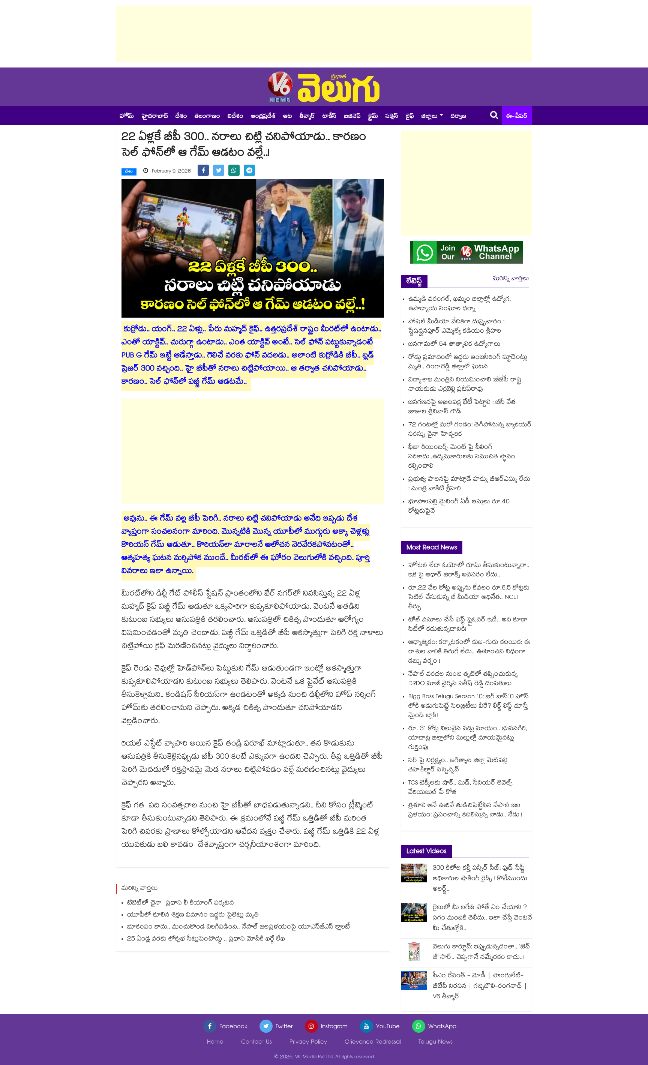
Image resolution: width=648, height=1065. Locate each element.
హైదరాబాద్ (154, 117)
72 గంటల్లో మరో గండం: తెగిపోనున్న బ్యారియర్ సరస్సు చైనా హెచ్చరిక (470, 430)
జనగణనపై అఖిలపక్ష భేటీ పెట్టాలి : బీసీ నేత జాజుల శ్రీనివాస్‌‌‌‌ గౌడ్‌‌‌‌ (462, 408)
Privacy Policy (308, 1042)
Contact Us (256, 1042)
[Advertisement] (324, 34)
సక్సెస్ (392, 117)
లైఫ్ (410, 117)
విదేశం (235, 117)
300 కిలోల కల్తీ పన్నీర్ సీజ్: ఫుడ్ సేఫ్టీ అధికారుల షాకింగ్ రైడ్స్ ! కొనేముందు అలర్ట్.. (480, 879)
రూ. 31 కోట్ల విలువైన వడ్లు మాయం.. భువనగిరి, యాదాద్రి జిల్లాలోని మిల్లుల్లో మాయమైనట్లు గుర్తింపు (467, 738)
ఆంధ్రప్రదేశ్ (263, 117)
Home (215, 1042)
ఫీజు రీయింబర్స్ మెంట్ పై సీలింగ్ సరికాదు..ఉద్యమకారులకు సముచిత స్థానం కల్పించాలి (461, 457)
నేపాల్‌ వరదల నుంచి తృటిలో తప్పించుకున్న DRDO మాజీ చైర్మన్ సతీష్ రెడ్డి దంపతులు (463, 679)
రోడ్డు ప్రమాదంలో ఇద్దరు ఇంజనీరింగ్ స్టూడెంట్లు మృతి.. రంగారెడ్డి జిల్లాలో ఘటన (467, 362)
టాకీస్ (329, 117)
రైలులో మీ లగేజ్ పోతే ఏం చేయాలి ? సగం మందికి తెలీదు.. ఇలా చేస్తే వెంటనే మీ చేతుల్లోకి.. (482, 918)
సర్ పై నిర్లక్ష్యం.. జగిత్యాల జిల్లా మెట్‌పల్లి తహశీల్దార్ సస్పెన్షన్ (457, 766)
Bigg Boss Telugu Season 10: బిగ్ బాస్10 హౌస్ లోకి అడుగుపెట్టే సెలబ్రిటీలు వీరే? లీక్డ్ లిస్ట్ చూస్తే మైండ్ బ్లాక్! (468, 707)
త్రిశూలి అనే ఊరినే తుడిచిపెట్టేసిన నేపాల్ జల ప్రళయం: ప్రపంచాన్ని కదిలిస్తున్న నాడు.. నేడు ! (465, 811)
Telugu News (435, 1042)
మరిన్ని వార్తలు (511, 279)
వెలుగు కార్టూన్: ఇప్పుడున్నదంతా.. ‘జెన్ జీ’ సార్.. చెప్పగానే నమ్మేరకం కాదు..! (481, 952)
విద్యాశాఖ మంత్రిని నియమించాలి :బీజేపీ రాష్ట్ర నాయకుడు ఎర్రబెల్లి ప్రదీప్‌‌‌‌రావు (465, 385)
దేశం (181, 117)
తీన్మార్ (307, 117)
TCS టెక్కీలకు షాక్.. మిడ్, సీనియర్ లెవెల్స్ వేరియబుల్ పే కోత (460, 788)
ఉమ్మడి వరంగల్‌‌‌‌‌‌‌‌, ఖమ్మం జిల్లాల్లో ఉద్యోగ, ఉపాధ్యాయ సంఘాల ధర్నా (459, 304)
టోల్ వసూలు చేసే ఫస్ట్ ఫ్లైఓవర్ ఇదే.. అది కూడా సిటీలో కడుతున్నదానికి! (468, 625)
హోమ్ (127, 117)
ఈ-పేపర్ (517, 117)
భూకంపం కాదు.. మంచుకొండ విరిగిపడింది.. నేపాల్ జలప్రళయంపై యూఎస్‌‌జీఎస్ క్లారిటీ (238, 927)
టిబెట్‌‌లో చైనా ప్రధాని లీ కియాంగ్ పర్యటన (180, 903)
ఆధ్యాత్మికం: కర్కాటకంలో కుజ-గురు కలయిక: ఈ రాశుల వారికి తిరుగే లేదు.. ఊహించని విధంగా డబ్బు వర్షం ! (469, 652)
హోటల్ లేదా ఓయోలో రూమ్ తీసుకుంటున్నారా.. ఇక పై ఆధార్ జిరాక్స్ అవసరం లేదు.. (469, 571)
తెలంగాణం (207, 117)
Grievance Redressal (373, 1042)
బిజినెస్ (352, 117)
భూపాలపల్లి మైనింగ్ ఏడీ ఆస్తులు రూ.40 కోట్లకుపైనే (459, 507)
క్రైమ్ (373, 117)
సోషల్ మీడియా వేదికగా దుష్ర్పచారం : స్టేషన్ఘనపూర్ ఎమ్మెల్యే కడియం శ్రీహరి (456, 327)
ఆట (287, 117)
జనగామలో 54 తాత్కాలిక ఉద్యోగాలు (454, 344)
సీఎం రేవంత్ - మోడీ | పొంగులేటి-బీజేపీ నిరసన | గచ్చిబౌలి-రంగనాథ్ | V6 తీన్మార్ (480, 987)
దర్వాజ (458, 117)
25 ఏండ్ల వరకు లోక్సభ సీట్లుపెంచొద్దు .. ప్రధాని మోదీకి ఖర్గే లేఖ (206, 939)
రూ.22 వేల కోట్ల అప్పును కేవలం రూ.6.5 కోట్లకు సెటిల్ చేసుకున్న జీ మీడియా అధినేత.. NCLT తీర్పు (469, 598)
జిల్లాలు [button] (430, 117)
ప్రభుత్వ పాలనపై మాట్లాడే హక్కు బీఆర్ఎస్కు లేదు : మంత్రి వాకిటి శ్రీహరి (469, 484)
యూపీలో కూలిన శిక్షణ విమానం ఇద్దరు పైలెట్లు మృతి (193, 915)
